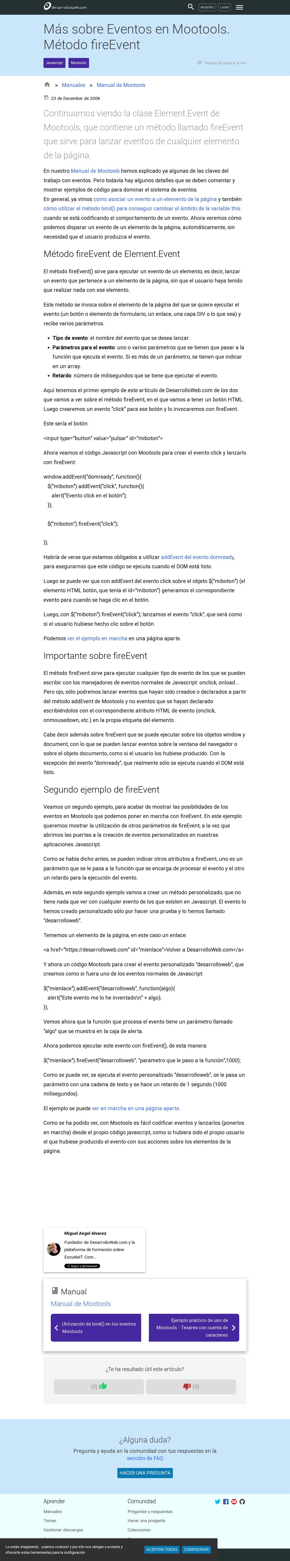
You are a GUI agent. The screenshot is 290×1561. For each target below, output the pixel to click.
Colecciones (139, 1529)
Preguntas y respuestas (150, 1511)
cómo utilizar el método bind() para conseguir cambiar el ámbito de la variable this (142, 209)
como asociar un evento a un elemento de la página (155, 199)
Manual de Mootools (121, 85)
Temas (50, 1520)
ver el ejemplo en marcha (97, 638)
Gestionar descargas (63, 1529)
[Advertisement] (145, 1193)
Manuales (73, 85)
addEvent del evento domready (197, 557)
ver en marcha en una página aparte (135, 1108)
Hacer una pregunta (146, 1520)
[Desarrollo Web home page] (65, 7)
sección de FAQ (145, 1458)
